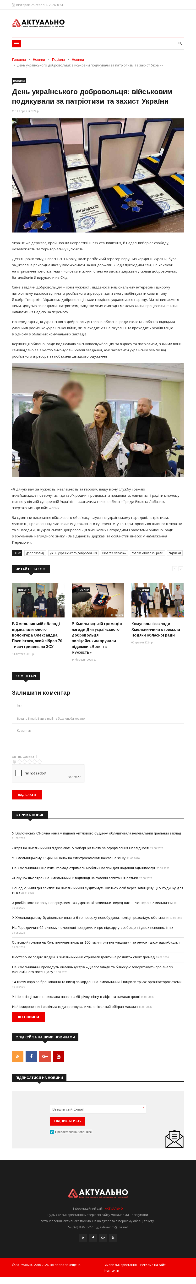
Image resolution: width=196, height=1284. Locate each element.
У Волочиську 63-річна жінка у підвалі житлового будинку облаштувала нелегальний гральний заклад (96, 833)
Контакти (111, 1270)
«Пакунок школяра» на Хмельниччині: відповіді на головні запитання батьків (75, 878)
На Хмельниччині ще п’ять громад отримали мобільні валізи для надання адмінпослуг (83, 868)
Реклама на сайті (153, 1264)
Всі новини (28, 1017)
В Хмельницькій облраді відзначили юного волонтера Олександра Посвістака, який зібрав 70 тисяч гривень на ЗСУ (37, 635)
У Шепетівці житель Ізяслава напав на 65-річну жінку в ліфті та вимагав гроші (76, 997)
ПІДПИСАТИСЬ (67, 1121)
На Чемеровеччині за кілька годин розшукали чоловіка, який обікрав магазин (75, 1007)
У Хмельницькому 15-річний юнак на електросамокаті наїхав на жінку (69, 858)
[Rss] (83, 1238)
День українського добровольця (73, 553)
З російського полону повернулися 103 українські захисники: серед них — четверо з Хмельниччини (94, 903)
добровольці (35, 553)
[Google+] (103, 1238)
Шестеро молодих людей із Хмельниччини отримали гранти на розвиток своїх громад (83, 957)
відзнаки (175, 553)
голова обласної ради (147, 553)
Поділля (58, 59)
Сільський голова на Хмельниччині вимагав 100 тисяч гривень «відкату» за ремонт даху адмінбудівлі (96, 942)
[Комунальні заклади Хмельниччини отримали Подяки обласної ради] (157, 600)
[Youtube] (113, 1238)
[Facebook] (93, 1238)
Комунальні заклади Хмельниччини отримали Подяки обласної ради (155, 629)
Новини (39, 59)
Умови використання (120, 1264)
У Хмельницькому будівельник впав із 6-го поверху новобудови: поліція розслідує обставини (90, 917)
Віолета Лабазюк (114, 553)
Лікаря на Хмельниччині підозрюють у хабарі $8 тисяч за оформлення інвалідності (80, 848)
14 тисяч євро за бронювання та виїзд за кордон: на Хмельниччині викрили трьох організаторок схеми (96, 982)
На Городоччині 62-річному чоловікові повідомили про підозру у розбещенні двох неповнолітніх (92, 927)
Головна (19, 59)
